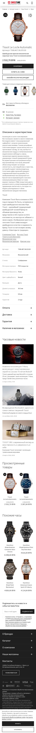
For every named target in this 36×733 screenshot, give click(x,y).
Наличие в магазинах (13, 328)
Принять (18, 723)
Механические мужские (10, 241)
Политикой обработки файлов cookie (14, 717)
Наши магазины (10, 654)
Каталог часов (14, 9)
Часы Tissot (24, 9)
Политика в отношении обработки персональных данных (17, 690)
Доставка (7, 314)
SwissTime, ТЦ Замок (13, 115)
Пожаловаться (11, 673)
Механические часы (9, 239)
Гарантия (7, 321)
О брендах (7, 633)
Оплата (6, 307)
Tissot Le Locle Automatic (11, 237)
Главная (4, 9)
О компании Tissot (9, 234)
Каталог (6, 640)
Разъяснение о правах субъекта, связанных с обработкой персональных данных (16, 694)
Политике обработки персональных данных (16, 625)
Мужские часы (25, 241)
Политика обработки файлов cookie (13, 697)
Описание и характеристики (17, 132)
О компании (8, 647)
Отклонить (18, 729)
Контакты (7, 661)
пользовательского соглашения (21, 618)
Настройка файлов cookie (10, 698)
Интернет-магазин (13, 118)
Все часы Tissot (22, 234)
